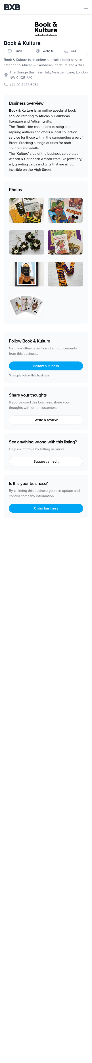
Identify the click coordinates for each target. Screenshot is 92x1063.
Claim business (46, 508)
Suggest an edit (46, 461)
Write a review (46, 419)
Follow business (46, 365)
